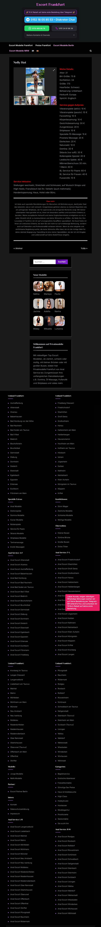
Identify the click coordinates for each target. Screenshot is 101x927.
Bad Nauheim (16, 426)
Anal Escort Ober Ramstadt (21, 885)
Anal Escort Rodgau (66, 836)
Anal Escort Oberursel (19, 894)
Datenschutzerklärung (19, 809)
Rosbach (61, 688)
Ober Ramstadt (16, 738)
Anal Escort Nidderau (19, 867)
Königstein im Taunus (67, 484)
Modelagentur (64, 810)
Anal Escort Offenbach (19, 899)
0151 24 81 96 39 (66, 28)
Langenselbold (16, 680)
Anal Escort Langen (66, 654)
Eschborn (14, 489)
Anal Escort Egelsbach (19, 632)
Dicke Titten (63, 546)
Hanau (60, 426)
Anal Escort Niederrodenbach (22, 881)
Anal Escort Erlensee (19, 641)
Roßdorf (61, 693)
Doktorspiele (15, 511)
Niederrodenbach (17, 734)
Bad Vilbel (14, 434)
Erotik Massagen (17, 547)
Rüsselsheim (63, 698)
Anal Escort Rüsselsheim (68, 850)
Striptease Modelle (18, 538)
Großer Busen (63, 542)
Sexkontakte (63, 819)
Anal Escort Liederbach (20, 831)
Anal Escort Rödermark (20, 921)
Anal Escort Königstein (67, 636)
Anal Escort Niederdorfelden (22, 872)
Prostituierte (63, 814)
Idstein (61, 457)
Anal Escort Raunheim (19, 917)
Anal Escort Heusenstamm (69, 591)
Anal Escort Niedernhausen (22, 876)
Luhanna (59, 329)
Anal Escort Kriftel (65, 645)
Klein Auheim (63, 480)
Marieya (47, 294)
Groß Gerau (62, 416)
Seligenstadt (63, 711)
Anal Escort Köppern (66, 641)
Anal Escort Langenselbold (21, 827)
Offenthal (14, 756)
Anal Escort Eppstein (19, 637)
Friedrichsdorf (64, 407)
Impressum (15, 814)
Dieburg (13, 457)
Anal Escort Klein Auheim (68, 632)
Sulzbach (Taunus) (66, 725)
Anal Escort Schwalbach (68, 859)
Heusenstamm (64, 439)
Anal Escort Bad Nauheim (21, 582)
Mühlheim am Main (18, 702)
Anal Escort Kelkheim (67, 623)
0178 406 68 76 (38, 28)
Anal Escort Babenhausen (21, 574)
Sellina (36, 294)
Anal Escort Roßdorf (66, 846)
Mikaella (48, 329)
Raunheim (62, 675)
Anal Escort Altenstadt (19, 560)
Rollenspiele (15, 524)
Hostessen (62, 805)
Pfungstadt (62, 670)
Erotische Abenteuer (66, 778)
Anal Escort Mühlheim (19, 849)
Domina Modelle (17, 515)
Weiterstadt (62, 743)
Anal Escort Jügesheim (67, 614)
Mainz (13, 693)
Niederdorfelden (17, 725)
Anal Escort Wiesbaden (67, 900)
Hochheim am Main (66, 444)
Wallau (60, 734)
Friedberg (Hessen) (66, 403)
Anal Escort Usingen (66, 882)
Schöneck (62, 702)
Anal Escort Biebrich (18, 596)
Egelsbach (14, 475)
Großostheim (63, 421)
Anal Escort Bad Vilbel (19, 592)
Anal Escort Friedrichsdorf (69, 560)
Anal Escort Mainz (18, 840)
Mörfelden (14, 698)
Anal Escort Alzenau (18, 564)
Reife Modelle (16, 778)
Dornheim (14, 462)
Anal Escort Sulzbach (67, 877)
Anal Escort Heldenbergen (69, 587)
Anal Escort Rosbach (66, 841)
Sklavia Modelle (17, 533)
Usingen (61, 729)
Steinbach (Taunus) (66, 716)
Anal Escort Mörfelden (19, 845)
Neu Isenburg (16, 716)
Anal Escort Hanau (66, 578)
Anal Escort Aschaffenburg (21, 569)
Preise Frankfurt (43, 45)
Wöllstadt (62, 761)
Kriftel (60, 493)
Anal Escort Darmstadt (19, 610)
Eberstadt (14, 471)
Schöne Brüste (64, 537)
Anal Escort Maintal (18, 836)
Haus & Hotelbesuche (67, 792)
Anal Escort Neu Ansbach (21, 858)
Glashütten (62, 412)
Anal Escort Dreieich (18, 623)
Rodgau (61, 684)
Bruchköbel (15, 448)
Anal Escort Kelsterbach (68, 627)
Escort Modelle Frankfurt (21, 45)
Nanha (58, 311)
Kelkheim (62, 471)
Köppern (61, 489)
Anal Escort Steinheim (67, 873)
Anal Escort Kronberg (67, 650)
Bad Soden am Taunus (19, 430)
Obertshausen (16, 743)
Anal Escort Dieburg (18, 614)
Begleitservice (64, 774)
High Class (62, 796)
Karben (61, 466)
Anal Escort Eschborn (19, 646)
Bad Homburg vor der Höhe (22, 421)
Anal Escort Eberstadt (19, 628)
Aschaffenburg (16, 403)
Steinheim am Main (66, 720)
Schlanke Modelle (65, 515)
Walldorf (61, 738)
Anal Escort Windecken (67, 904)
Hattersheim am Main (67, 430)
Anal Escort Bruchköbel (20, 605)
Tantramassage (16, 542)
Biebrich (13, 439)
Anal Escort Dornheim (19, 619)
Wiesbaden (62, 747)
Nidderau (14, 720)
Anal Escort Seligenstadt (68, 864)
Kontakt (13, 804)
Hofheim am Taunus (66, 448)
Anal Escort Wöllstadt (67, 913)
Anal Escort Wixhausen (67, 909)
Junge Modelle (16, 774)
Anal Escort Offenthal (19, 903)
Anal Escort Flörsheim (19, 650)
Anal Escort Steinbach (67, 868)
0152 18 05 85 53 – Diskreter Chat (53, 19)
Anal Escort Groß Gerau (68, 569)
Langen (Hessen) (17, 675)
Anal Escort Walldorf (66, 891)
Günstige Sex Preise (66, 787)
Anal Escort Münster (19, 854)
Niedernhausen (16, 729)
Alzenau (13, 412)
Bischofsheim (16, 444)
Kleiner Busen (63, 533)
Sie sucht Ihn (63, 823)
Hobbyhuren (63, 801)
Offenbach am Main (18, 752)
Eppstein (14, 480)
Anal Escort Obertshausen (21, 890)
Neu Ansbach (16, 711)
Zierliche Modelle (65, 511)
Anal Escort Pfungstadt (20, 912)
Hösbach (61, 453)
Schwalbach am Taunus (68, 707)
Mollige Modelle (64, 520)
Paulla (57, 294)
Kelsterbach (63, 475)
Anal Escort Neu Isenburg (21, 863)
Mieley (36, 329)
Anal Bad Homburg (18, 578)
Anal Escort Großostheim (68, 573)
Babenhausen (16, 416)
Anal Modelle (15, 506)
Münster (13, 707)
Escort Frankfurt (50, 4)
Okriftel (13, 761)
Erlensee (14, 484)
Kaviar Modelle (16, 520)
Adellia (47, 311)
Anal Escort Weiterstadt (68, 895)
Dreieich (13, 466)
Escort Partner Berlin (19, 791)
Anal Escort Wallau (66, 886)
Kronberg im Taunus (19, 670)
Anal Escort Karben (66, 618)
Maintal (13, 688)
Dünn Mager (63, 506)
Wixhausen (62, 756)
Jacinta (36, 311)
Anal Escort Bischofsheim (21, 601)
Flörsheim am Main (18, 493)
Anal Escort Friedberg (19, 655)
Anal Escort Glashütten (67, 564)
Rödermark (62, 680)
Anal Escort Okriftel (18, 908)
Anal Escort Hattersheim (68, 582)
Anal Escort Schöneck (67, 855)
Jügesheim (62, 462)
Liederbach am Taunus (20, 684)
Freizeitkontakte (64, 783)
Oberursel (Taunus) (18, 747)
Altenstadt (14, 407)
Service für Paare (17, 529)
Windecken (62, 752)
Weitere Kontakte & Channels (38, 35)
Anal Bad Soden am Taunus (22, 587)
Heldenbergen (64, 434)
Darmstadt (14, 453)
